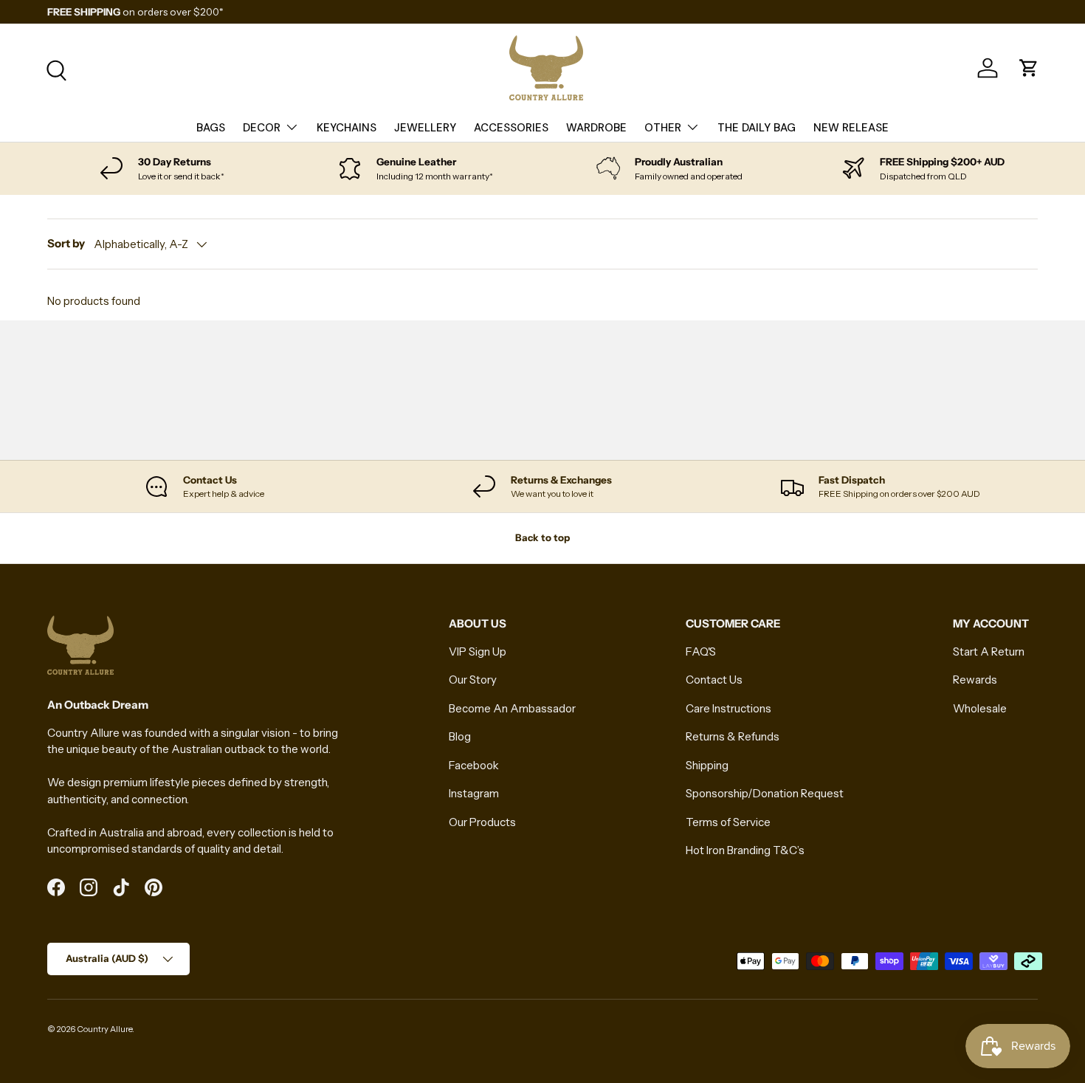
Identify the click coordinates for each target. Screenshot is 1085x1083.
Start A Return (988, 651)
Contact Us (714, 680)
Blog (460, 736)
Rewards (975, 680)
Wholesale (980, 708)
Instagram (474, 793)
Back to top (542, 537)
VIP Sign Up (477, 651)
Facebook (474, 765)
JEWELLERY (425, 127)
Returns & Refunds (732, 736)
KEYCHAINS (346, 127)
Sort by (66, 243)
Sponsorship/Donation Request (765, 793)
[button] (1029, 68)
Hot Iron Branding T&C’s (745, 850)
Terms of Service (728, 822)
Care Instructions (728, 708)
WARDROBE (596, 127)
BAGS (210, 127)
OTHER (662, 127)
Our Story (473, 680)
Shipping (707, 765)
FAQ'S (701, 651)
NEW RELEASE (851, 127)
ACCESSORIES (511, 127)
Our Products (482, 822)
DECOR (261, 127)
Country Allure (104, 1029)
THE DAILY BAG (756, 127)
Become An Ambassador (512, 708)
